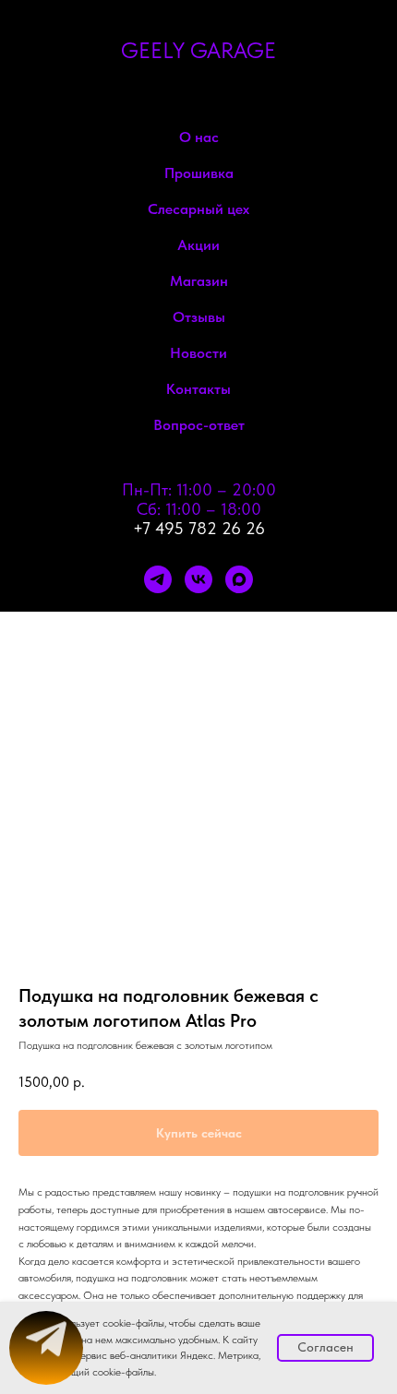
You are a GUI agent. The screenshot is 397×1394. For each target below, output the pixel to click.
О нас (199, 137)
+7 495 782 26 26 (199, 528)
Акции (198, 245)
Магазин (199, 281)
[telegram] (158, 579)
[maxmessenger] (239, 579)
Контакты (198, 389)
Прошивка (199, 173)
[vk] (198, 579)
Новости (198, 353)
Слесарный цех (198, 209)
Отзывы (199, 317)
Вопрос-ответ (199, 425)
